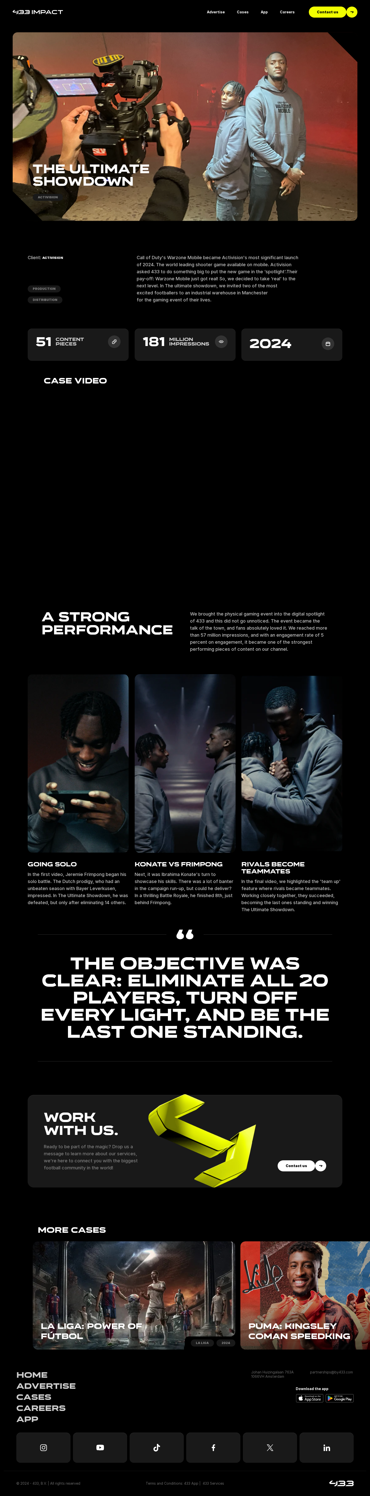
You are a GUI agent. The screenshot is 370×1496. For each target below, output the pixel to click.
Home (32, 1375)
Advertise (46, 1386)
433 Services (213, 1483)
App (27, 1419)
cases (33, 1397)
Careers (41, 1408)
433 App (191, 1483)
